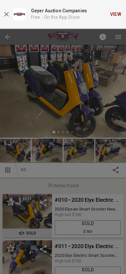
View (115, 14)
